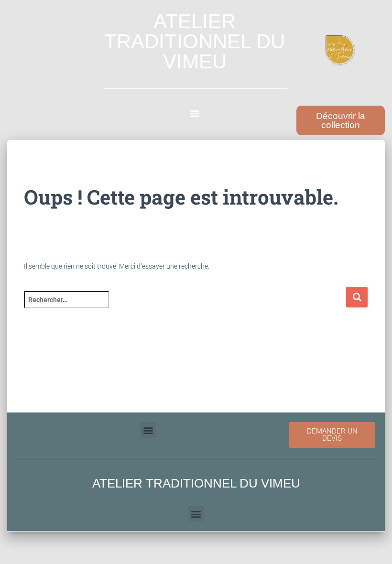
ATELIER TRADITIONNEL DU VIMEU (194, 41)
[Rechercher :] (185, 306)
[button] (195, 113)
